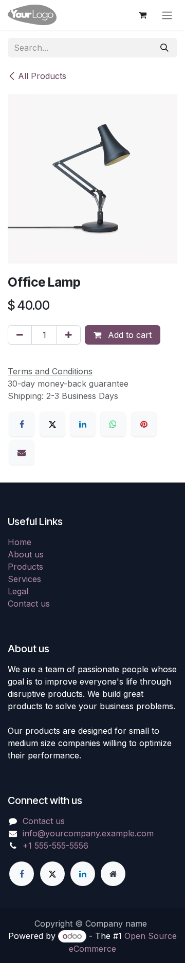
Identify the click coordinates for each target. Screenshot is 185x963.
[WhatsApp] (113, 424)
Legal (18, 591)
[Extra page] (113, 873)
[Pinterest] (144, 424)
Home (19, 542)
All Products (42, 76)
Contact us (29, 603)
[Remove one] (20, 335)
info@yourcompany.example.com (88, 833)
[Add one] (69, 335)
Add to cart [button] (128, 335)
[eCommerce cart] (142, 15)
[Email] (21, 452)
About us (26, 554)
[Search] (164, 47)
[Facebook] (21, 424)
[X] (52, 424)
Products (25, 566)
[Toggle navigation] (167, 15)
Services (24, 579)
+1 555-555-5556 (55, 845)
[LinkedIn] (82, 424)
